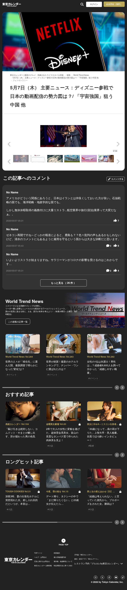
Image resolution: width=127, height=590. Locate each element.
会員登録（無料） (114, 4)
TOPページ (38, 553)
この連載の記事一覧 (18, 321)
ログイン (94, 4)
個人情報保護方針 (60, 557)
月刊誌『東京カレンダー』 (83, 554)
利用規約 (57, 553)
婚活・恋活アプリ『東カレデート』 (86, 559)
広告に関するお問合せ (42, 561)
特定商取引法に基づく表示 (63, 565)
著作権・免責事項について (63, 561)
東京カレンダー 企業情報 (43, 565)
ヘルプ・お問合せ (40, 557)
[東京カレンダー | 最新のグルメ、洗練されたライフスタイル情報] (12, 4)
